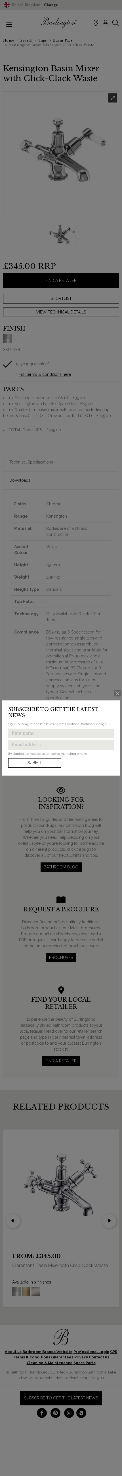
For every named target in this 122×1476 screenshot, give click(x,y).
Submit (35, 762)
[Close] (118, 693)
